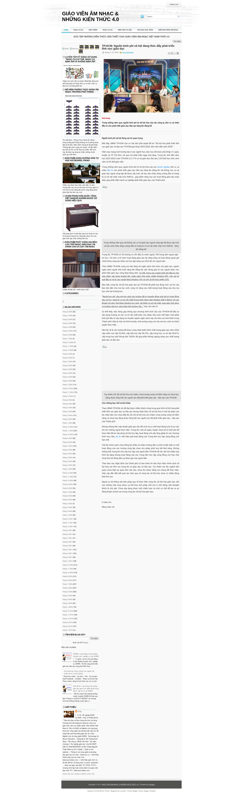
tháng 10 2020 (68, 572)
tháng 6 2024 (67, 403)
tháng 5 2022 (67, 499)
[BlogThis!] (172, 53)
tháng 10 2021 (68, 526)
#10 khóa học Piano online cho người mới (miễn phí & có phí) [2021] (79, 672)
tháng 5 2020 (67, 591)
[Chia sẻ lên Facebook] (178, 53)
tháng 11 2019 (68, 614)
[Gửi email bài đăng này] (169, 53)
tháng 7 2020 (67, 584)
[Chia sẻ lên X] (175, 53)
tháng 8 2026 (67, 311)
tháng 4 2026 (67, 327)
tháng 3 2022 (67, 507)
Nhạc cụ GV (78, 30)
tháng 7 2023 (67, 446)
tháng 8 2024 (67, 400)
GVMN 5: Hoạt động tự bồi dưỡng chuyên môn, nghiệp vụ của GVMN (86, 655)
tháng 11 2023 (68, 430)
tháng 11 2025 (68, 346)
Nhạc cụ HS (108, 30)
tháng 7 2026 (67, 315)
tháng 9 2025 (67, 354)
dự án (118, 436)
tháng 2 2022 (67, 511)
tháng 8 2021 (67, 534)
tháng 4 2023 (67, 457)
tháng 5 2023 (67, 453)
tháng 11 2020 (68, 568)
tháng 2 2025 (67, 380)
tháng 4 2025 (67, 373)
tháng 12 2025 (68, 342)
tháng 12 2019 (68, 611)
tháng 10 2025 (68, 350)
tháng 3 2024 (67, 415)
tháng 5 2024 (67, 407)
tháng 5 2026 (67, 323)
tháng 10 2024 (68, 396)
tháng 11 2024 (68, 392)
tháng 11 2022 (68, 476)
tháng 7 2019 (67, 630)
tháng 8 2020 (67, 580)
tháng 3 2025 (67, 377)
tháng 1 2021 (67, 561)
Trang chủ (174, 4)
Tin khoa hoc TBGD (145, 30)
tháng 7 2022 (67, 492)
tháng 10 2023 (68, 434)
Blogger (85, 642)
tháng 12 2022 (68, 473)
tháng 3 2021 (67, 553)
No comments (128, 52)
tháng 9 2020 (67, 576)
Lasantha (123, 791)
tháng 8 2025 (67, 357)
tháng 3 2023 (67, 461)
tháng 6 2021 (67, 542)
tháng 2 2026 (67, 334)
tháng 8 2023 (67, 442)
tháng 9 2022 (67, 484)
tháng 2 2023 (67, 465)
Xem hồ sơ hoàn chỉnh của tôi (79, 774)
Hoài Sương (106, 118)
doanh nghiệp (163, 167)
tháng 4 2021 (67, 549)
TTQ (79, 711)
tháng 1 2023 (67, 469)
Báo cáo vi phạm (68, 647)
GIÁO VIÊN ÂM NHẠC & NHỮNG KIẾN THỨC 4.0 (90, 16)
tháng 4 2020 (67, 595)
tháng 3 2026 (67, 331)
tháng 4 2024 (67, 411)
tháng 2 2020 (67, 603)
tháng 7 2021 (67, 538)
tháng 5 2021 (67, 545)
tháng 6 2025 (67, 365)
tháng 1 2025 (67, 384)
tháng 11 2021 (68, 522)
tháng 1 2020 (67, 607)
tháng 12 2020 (68, 565)
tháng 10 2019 (68, 618)
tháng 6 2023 (67, 449)
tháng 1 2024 (67, 423)
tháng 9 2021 (67, 530)
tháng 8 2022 (67, 488)
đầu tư (110, 170)
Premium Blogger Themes (135, 791)
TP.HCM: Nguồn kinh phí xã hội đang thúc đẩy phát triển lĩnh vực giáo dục (138, 47)
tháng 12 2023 (68, 427)
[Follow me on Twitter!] (142, 18)
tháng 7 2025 (67, 361)
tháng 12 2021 (68, 519)
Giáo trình (93, 30)
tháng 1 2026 (67, 338)
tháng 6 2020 (67, 588)
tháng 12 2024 (68, 388)
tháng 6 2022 (67, 495)
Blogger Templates (150, 791)
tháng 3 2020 (67, 599)
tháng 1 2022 (67, 515)
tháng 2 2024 (67, 419)
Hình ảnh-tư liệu (125, 30)
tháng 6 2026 (67, 319)
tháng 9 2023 (67, 438)
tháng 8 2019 (67, 626)
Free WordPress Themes (102, 791)
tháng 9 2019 (67, 622)
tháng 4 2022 (67, 503)
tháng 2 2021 (67, 557)
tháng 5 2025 (67, 369)
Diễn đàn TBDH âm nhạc (168, 30)
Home (66, 30)
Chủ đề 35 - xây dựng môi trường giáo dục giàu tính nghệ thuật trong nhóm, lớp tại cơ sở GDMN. (85, 688)
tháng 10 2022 (68, 480)
